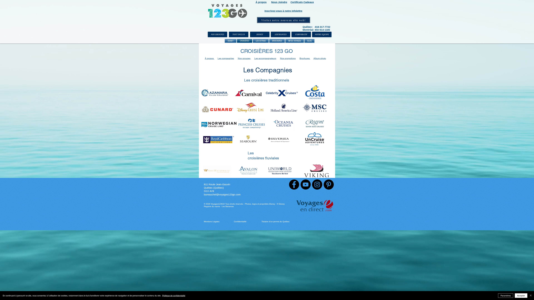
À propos (209, 58)
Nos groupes (244, 58)
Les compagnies (226, 58)
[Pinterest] (329, 184)
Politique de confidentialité (173, 295)
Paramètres (505, 295)
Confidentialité (240, 221)
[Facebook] (294, 184)
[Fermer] (530, 295)
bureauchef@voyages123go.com (222, 194)
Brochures (305, 58)
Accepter (521, 295)
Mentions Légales (212, 221)
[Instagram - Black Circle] (317, 184)
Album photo (319, 58)
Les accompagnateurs (265, 58)
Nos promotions (288, 58)
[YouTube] (306, 184)
